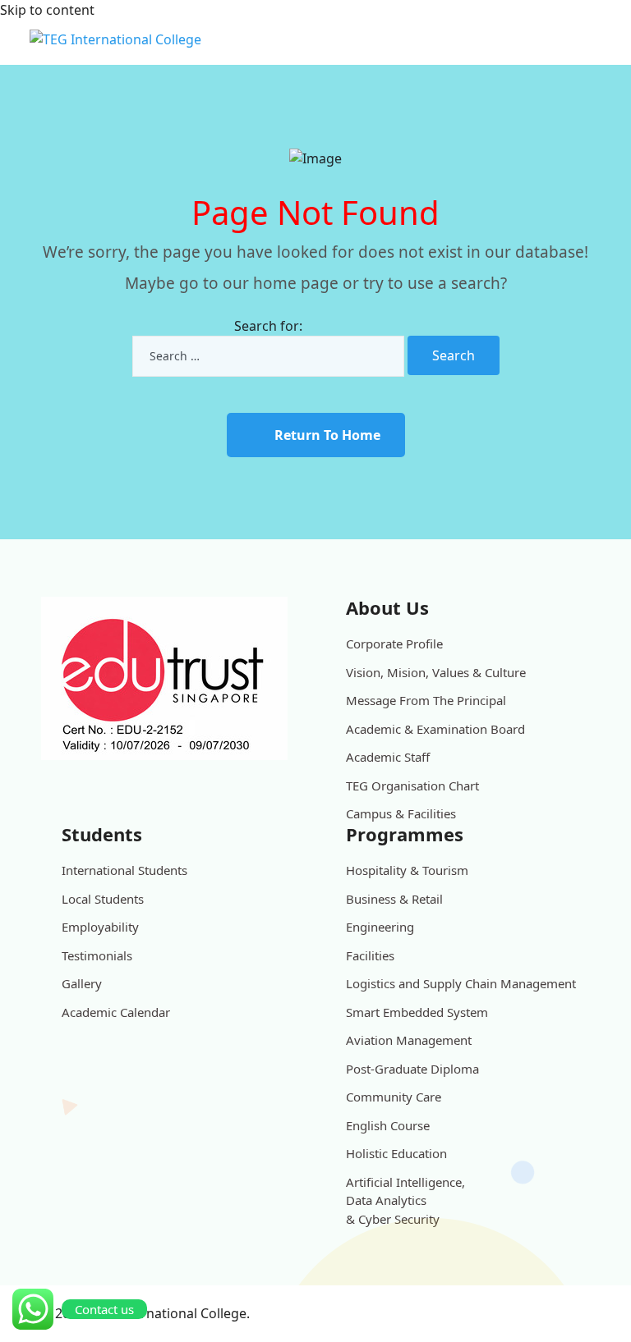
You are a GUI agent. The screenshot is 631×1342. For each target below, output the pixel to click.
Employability (100, 926)
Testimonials (97, 955)
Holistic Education (396, 1153)
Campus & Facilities (401, 813)
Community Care (393, 1096)
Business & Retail (394, 899)
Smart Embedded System (417, 1012)
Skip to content (47, 10)
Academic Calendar (116, 1012)
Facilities (370, 955)
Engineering (380, 926)
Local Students (103, 899)
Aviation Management (409, 1040)
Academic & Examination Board (435, 729)
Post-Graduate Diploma (412, 1068)
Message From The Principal (426, 700)
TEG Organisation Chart (412, 785)
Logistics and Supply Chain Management (461, 983)
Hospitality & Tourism (407, 870)
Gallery (82, 983)
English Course (388, 1125)
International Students (124, 870)
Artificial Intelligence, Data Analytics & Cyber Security (405, 1200)
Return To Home (327, 435)
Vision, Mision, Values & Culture (436, 672)
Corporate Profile (394, 643)
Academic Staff (388, 757)
